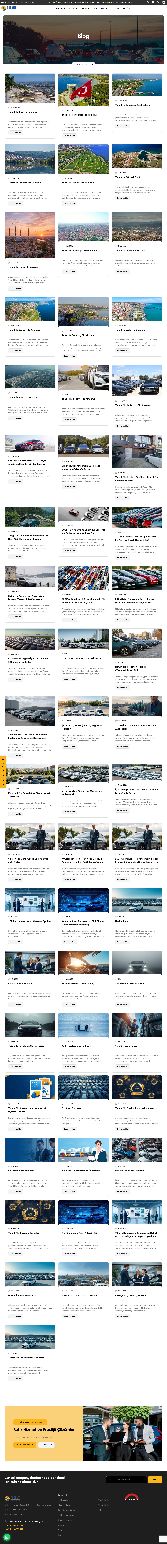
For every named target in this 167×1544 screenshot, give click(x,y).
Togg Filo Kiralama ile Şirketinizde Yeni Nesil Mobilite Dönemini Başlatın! (28, 537)
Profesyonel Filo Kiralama (21, 1170)
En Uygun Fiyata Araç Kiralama (131, 1295)
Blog (91, 64)
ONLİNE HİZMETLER (102, 8)
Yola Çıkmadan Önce (126, 1045)
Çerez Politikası (104, 1505)
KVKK (100, 1510)
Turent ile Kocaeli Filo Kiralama (24, 329)
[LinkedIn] (163, 2)
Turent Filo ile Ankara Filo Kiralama (133, 405)
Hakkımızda (63, 1500)
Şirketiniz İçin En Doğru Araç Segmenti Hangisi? (82, 727)
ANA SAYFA (60, 8)
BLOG (116, 8)
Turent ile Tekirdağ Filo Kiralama (78, 335)
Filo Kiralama (121, 921)
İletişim (61, 1535)
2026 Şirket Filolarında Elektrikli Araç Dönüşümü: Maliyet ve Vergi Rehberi (134, 601)
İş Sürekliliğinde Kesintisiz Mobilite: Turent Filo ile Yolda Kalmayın (137, 791)
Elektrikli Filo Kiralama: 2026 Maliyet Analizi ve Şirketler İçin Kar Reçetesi (27, 462)
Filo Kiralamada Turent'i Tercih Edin (80, 1233)
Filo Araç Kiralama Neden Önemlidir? (81, 1170)
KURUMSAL (73, 8)
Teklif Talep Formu (66, 1515)
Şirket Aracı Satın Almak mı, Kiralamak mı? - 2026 (28, 860)
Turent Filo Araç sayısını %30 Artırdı (26, 1357)
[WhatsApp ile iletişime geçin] (6, 1537)
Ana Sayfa (78, 64)
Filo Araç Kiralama (71, 1108)
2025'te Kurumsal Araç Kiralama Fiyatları (29, 921)
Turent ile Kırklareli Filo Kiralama (131, 177)
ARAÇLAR (86, 8)
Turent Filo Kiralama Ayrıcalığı (23, 1233)
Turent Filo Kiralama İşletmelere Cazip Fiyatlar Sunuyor (27, 1110)
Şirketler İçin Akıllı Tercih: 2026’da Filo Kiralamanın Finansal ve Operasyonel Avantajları (28, 736)
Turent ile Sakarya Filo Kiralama (24, 182)
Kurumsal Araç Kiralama (20, 983)
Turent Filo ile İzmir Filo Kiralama (78, 398)
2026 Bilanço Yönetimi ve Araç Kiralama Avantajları (136, 727)
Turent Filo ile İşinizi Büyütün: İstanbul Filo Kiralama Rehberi (136, 479)
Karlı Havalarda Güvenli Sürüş (77, 1045)
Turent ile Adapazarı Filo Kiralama (132, 105)
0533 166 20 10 (14, 1525)
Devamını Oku (15, 133)
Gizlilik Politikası (104, 1500)
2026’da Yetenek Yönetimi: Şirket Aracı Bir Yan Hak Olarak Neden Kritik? (135, 538)
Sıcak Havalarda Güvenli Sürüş (78, 983)
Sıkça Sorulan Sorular (67, 1510)
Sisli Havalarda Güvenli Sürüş (130, 983)
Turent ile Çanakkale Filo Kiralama (79, 114)
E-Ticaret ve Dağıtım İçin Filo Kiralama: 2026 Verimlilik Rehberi (28, 660)
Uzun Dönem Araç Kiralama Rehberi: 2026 (83, 658)
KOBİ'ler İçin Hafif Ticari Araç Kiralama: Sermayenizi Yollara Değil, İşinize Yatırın (82, 860)
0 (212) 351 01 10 (46, 1444)
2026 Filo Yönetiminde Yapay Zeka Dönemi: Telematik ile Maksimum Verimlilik (26, 597)
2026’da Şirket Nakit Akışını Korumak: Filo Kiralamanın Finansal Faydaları (83, 601)
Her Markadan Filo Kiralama (129, 1170)
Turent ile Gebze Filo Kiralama (130, 250)
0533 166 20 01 (14, 1529)
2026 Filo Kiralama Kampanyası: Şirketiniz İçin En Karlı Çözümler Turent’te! (83, 531)
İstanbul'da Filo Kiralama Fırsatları (79, 1295)
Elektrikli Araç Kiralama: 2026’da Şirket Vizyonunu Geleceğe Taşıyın (82, 467)
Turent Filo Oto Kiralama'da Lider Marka (136, 1108)
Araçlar (61, 1525)
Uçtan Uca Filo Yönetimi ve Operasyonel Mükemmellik (82, 793)
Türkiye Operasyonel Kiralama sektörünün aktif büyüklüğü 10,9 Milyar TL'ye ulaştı (136, 1235)
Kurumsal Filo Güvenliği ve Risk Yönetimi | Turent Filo (29, 795)
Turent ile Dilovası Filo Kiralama (78, 182)
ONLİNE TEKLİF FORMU (25, 1445)
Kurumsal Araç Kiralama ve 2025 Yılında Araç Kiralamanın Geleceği (83, 923)
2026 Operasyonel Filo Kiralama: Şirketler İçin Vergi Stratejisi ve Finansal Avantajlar (136, 860)
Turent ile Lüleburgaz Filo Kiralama (79, 250)
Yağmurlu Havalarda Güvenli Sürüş (26, 1045)
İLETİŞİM (126, 8)
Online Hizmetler (65, 1520)
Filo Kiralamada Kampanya (22, 1295)
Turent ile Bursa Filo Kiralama (23, 397)
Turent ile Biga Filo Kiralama (22, 111)
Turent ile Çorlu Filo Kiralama (130, 329)
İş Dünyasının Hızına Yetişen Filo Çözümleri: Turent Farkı (131, 668)
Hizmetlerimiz (64, 1505)
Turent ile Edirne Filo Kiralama (23, 267)
